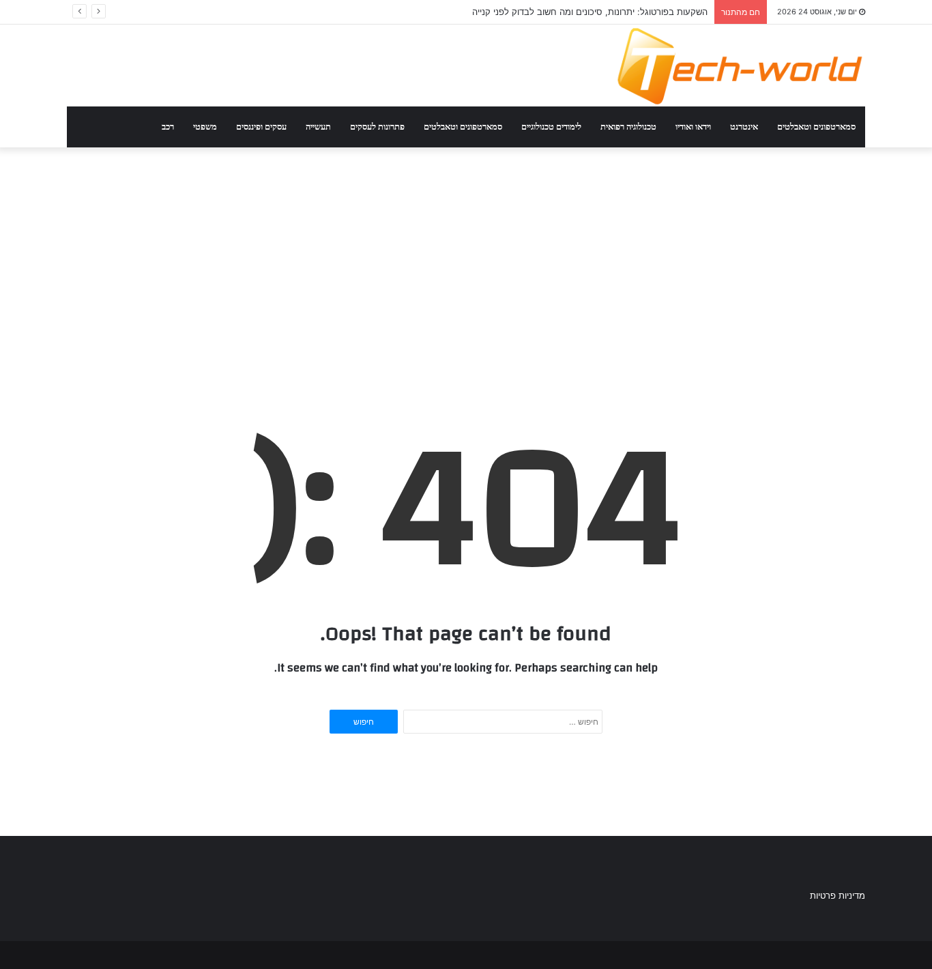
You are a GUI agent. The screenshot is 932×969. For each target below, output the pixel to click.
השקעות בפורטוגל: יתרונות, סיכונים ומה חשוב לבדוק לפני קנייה (590, 11)
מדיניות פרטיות (837, 895)
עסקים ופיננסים (261, 126)
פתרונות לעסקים (377, 126)
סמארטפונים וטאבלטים (816, 126)
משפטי (205, 126)
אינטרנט (744, 126)
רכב (168, 126)
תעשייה (318, 126)
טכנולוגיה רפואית (628, 126)
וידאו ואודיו (693, 126)
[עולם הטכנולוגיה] (739, 65)
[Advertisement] (466, 248)
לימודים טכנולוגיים (551, 126)
